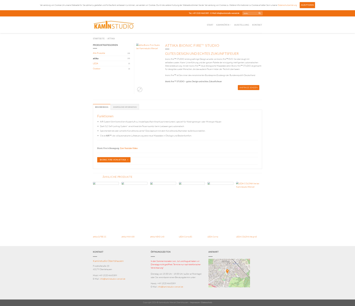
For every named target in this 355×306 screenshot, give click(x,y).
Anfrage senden (248, 87)
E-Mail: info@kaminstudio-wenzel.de (225, 13)
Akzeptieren (307, 5)
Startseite (99, 38)
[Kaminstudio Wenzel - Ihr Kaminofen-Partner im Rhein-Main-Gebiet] (114, 25)
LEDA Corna (212, 236)
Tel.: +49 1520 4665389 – (199, 13)
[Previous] (93, 214)
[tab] (102, 107)
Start (210, 25)
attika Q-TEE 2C (99, 236)
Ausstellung (241, 25)
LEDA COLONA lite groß (246, 236)
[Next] (262, 214)
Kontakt (257, 25)
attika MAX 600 (128, 236)
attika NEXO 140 (157, 236)
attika (111, 38)
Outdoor (97, 68)
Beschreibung (101, 107)
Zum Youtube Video (129, 148)
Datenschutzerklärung (287, 5)
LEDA (95, 63)
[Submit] (260, 13)
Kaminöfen (222, 25)
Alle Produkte (99, 53)
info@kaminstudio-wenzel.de (112, 279)
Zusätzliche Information (125, 107)
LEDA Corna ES (185, 236)
